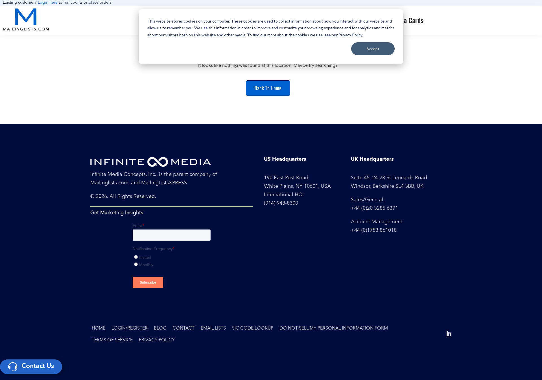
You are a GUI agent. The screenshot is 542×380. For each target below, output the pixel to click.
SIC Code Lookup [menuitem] (252, 328)
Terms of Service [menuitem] (112, 340)
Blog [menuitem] (160, 328)
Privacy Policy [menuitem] (157, 340)
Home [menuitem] (98, 328)
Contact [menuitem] (183, 328)
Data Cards (409, 20)
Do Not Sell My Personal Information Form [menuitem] (333, 328)
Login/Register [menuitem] (130, 328)
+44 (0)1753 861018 (374, 230)
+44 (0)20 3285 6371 (374, 208)
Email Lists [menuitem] (213, 328)
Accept (372, 48)
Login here (48, 3)
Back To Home (268, 88)
